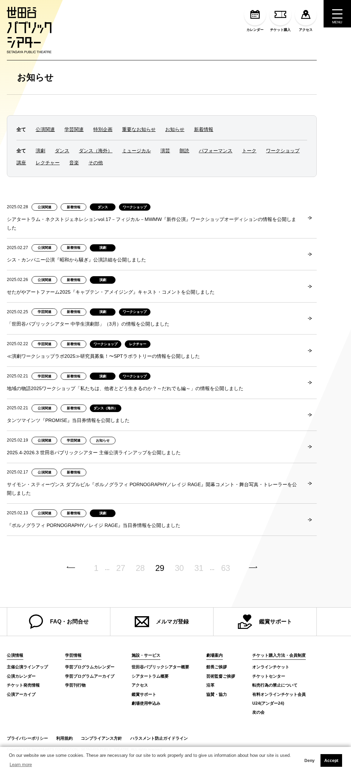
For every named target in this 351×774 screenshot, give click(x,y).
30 (179, 568)
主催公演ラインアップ (27, 667)
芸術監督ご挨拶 (220, 676)
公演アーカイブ (21, 694)
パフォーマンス (215, 150)
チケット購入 (280, 30)
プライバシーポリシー (27, 738)
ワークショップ (283, 150)
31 (198, 568)
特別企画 (102, 129)
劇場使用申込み (146, 703)
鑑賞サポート (275, 621)
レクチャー (48, 162)
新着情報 (203, 129)
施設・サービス (146, 655)
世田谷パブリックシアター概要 (160, 667)
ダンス (62, 150)
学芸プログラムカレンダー (89, 667)
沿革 (210, 685)
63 (225, 568)
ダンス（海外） (95, 150)
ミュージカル (136, 150)
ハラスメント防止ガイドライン (159, 738)
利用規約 (64, 738)
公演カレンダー (21, 676)
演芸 (165, 150)
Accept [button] (331, 761)
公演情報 (15, 655)
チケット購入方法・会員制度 (279, 655)
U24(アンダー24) (268, 703)
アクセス (306, 30)
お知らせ (35, 77)
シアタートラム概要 (150, 676)
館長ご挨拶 (216, 667)
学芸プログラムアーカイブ (89, 676)
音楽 (74, 162)
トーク (249, 150)
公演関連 (45, 129)
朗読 (184, 150)
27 (120, 568)
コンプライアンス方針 (101, 738)
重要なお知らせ (139, 129)
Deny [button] (309, 761)
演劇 (40, 150)
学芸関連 (74, 129)
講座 (21, 162)
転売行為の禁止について (275, 685)
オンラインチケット (270, 667)
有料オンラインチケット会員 (279, 694)
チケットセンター (268, 676)
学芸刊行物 (75, 685)
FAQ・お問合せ (69, 621)
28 (140, 568)
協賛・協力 (216, 694)
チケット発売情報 (23, 685)
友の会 (258, 712)
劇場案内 (214, 655)
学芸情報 (73, 655)
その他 (95, 162)
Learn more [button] (21, 764)
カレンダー (255, 30)
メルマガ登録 (172, 621)
